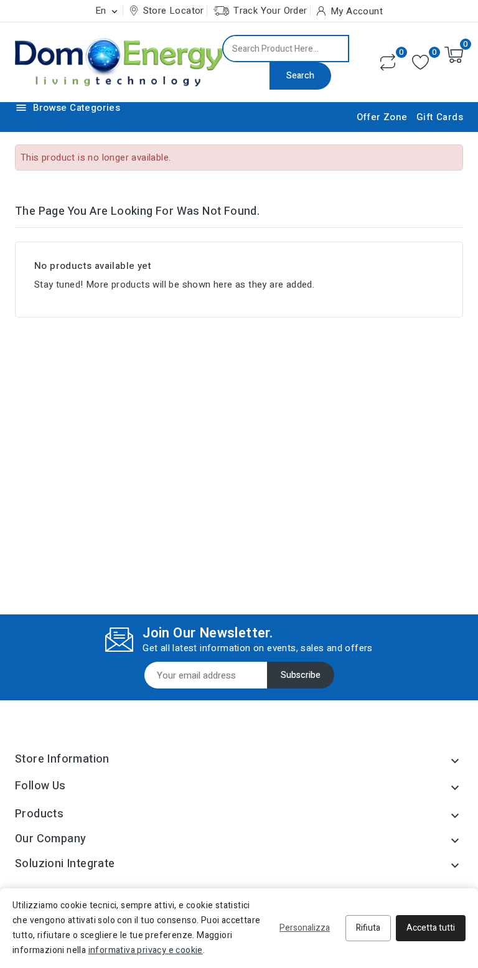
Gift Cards (439, 117)
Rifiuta (368, 927)
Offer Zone (382, 117)
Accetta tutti (430, 927)
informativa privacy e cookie (145, 950)
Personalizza (304, 927)
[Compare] (387, 62)
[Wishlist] (420, 62)
